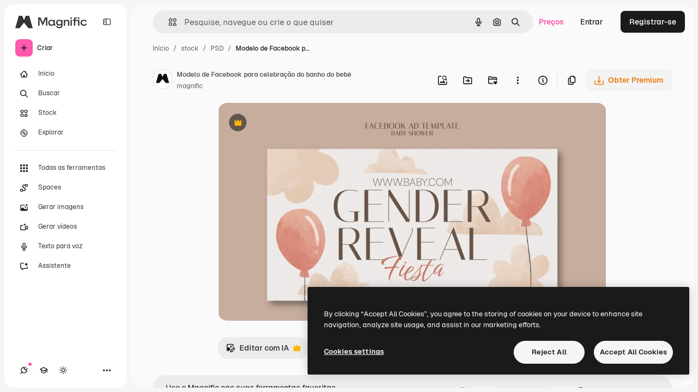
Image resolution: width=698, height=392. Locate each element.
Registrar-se (652, 22)
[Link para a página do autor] (162, 80)
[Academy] (43, 370)
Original (288, 124)
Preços (551, 22)
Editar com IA (257, 351)
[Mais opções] (517, 80)
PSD (217, 48)
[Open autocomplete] (168, 22)
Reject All (549, 352)
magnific (190, 86)
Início (161, 48)
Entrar (591, 22)
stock (189, 48)
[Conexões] (24, 370)
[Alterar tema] (63, 370)
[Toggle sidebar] (107, 21)
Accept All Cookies (633, 352)
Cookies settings (354, 351)
